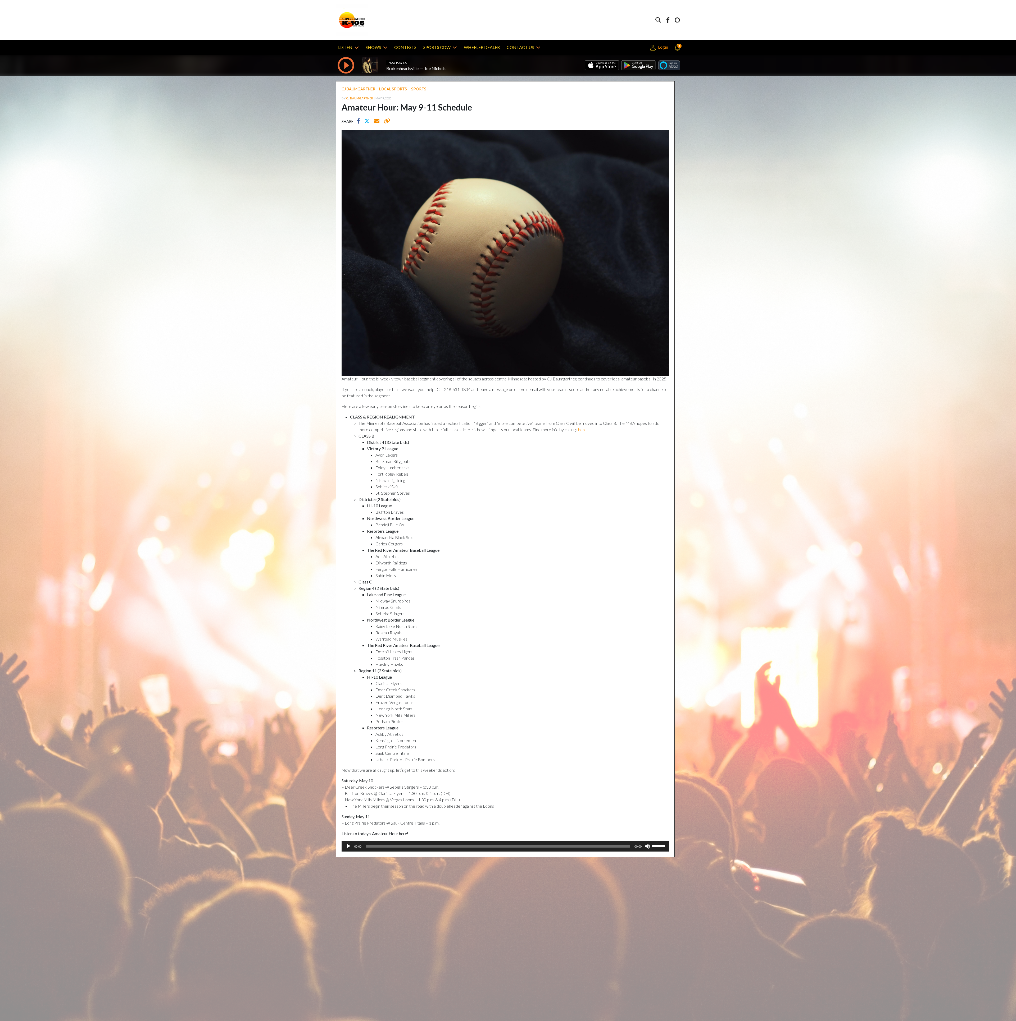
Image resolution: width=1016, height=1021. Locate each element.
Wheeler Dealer (482, 47)
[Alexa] (677, 20)
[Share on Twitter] (368, 121)
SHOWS (373, 47)
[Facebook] (667, 20)
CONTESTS (405, 47)
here (582, 429)
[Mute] (647, 846)
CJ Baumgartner (358, 89)
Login (662, 46)
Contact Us (520, 47)
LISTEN (345, 47)
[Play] (348, 846)
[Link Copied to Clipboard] (386, 121)
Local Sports (393, 89)
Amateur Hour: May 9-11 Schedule (407, 107)
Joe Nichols (435, 68)
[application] (505, 846)
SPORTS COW (437, 47)
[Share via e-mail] (377, 121)
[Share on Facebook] (360, 121)
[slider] (659, 845)
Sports (418, 89)
